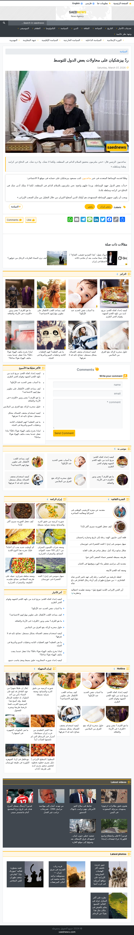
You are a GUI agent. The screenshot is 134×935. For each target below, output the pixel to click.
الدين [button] (75, 28)
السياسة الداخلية (94, 40)
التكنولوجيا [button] (50, 28)
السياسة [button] (64, 28)
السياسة (123, 51)
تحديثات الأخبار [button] (124, 28)
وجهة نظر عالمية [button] (123, 34)
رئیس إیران (105, 206)
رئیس (90, 206)
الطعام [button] (37, 28)
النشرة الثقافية (117, 499)
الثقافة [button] (86, 28)
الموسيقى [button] (24, 28)
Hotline (120, 668)
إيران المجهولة (43, 668)
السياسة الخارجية (72, 40)
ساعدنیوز (87, 178)
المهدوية (13, 40)
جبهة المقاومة (30, 40)
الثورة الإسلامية (114, 40)
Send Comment (64, 433)
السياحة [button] (98, 28)
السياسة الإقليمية (50, 40)
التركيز (122, 273)
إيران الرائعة (55, 499)
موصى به (121, 448)
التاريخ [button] (110, 28)
